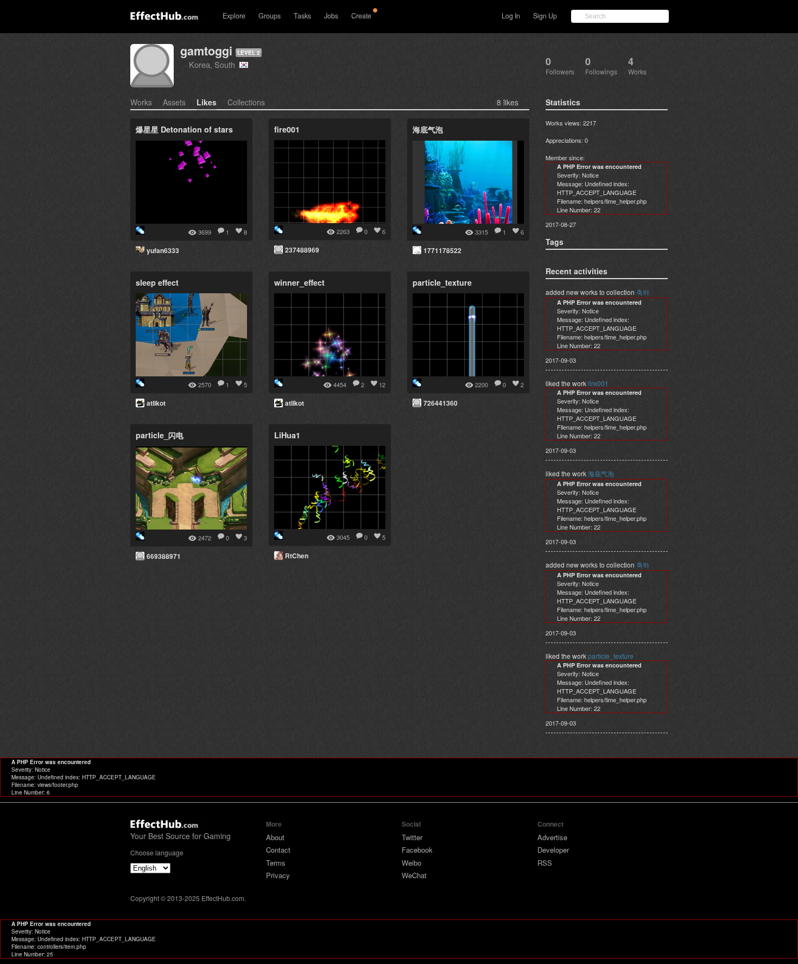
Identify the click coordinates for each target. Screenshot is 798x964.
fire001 (598, 383)
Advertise (552, 837)
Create (361, 16)
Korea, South (214, 64)
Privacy (278, 875)
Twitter (412, 837)
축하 (642, 292)
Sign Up (545, 16)
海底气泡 (601, 473)
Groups (269, 16)
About (275, 837)
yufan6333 (163, 250)
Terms (276, 863)
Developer (553, 850)
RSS (544, 863)
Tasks (302, 16)
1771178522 (442, 250)
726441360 (440, 403)
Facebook (417, 850)
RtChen (296, 555)
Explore (234, 16)
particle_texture (611, 655)
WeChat (414, 875)
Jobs (331, 16)
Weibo (411, 863)
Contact (278, 850)
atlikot (156, 403)
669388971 (164, 556)
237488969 (302, 250)
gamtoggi (206, 50)
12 (382, 384)
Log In (511, 16)
